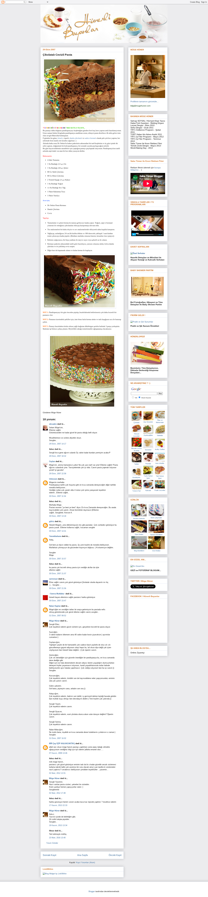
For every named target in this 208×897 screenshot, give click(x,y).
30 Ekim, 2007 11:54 (57, 496)
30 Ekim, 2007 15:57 (57, 559)
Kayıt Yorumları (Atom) (85, 862)
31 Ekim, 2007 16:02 (57, 738)
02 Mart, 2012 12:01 (57, 773)
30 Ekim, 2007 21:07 (57, 573)
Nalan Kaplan (55, 606)
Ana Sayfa (82, 855)
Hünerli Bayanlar (146, 398)
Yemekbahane (55, 536)
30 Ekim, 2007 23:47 (57, 601)
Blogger (92, 891)
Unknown (53, 479)
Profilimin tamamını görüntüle (143, 101)
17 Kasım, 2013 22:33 (58, 805)
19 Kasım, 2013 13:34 (58, 825)
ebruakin (53, 424)
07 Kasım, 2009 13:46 (58, 753)
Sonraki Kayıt (49, 855)
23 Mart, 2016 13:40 (57, 838)
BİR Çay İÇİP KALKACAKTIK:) (62, 743)
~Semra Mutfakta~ (57, 594)
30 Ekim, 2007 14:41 (57, 531)
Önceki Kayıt (115, 855)
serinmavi (53, 579)
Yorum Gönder (52, 843)
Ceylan (52, 461)
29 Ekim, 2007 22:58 (57, 473)
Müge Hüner (54, 621)
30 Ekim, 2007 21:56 (57, 588)
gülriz (51, 521)
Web (136, 398)
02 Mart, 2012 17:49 (57, 793)
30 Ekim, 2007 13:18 (57, 516)
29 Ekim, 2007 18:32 (57, 456)
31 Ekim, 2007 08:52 (57, 616)
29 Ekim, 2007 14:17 (57, 444)
